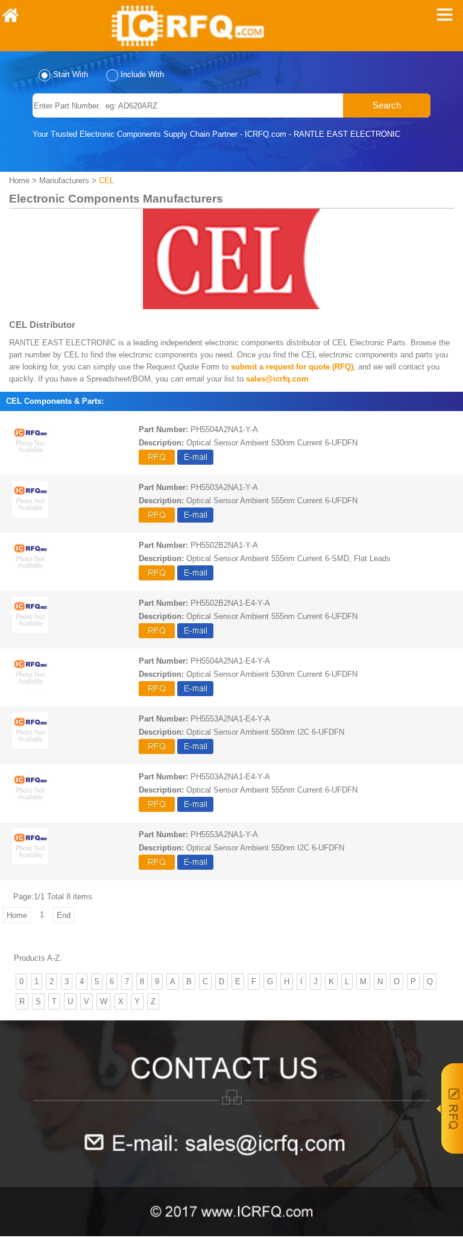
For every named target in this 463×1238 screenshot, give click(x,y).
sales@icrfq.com (277, 378)
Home (19, 180)
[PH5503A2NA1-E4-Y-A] (30, 803)
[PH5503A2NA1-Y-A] (30, 514)
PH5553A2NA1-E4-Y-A (230, 718)
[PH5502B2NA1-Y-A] (30, 572)
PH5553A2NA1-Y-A (224, 834)
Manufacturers (64, 180)
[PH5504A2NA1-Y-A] (30, 456)
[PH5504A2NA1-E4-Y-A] (30, 688)
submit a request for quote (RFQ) (292, 366)
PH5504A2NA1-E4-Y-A (230, 660)
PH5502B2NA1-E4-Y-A (230, 603)
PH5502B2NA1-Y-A (224, 545)
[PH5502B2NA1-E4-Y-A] (30, 630)
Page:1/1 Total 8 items (52, 896)
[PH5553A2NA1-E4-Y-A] (30, 745)
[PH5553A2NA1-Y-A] (30, 861)
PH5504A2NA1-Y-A (224, 429)
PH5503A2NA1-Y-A (224, 487)
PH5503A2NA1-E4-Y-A (230, 776)
